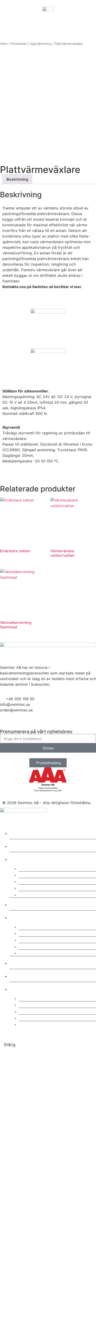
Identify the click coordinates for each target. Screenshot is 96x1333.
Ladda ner (23, 988)
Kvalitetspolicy (37, 926)
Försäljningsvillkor (41, 946)
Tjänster (21, 858)
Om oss (20, 916)
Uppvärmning (40, 44)
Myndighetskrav (39, 1017)
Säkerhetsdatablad (42, 998)
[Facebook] (18, 722)
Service (28, 868)
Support (29, 874)
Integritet (30, 939)
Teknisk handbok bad (45, 1024)
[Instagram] (31, 722)
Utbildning (32, 881)
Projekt (19, 904)
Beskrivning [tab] (17, 179)
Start (16, 832)
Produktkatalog (37, 1004)
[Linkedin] (6, 722)
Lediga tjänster (37, 952)
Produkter (19, 44)
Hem (4, 44)
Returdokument (38, 1011)
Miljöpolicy (32, 933)
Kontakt (20, 962)
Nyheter (21, 975)
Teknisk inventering (43, 887)
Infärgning (31, 894)
